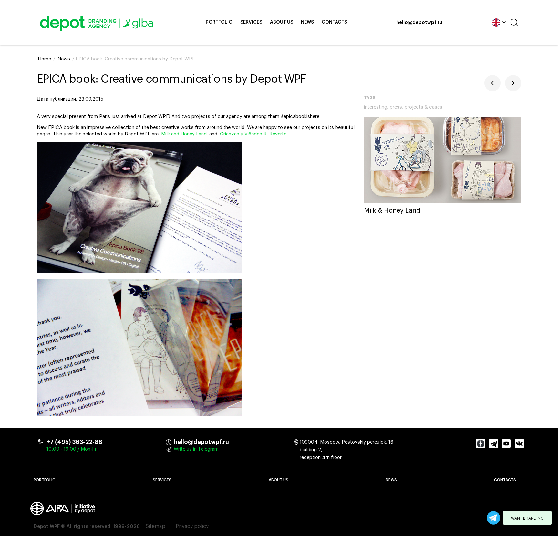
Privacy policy (192, 526)
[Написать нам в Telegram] (493, 518)
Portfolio (219, 22)
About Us (281, 22)
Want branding (527, 518)
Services (251, 22)
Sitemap (155, 526)
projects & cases (423, 107)
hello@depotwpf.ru (419, 22)
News (307, 22)
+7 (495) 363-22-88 (74, 442)
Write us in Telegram (196, 449)
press (396, 107)
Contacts (334, 22)
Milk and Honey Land (184, 134)
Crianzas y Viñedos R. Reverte (252, 134)
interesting (375, 107)
